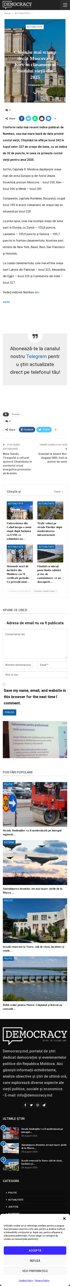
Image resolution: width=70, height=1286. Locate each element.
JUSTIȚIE (13, 1207)
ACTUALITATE (34, 27)
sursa (6, 302)
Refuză (35, 1260)
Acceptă (35, 1250)
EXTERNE (9, 842)
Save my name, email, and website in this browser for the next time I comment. (35, 696)
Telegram (36, 356)
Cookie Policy (26, 1280)
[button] (64, 1218)
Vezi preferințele (35, 1271)
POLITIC (8, 784)
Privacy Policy (42, 1280)
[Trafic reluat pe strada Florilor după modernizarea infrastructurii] (50, 510)
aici (37, 292)
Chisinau (16, 414)
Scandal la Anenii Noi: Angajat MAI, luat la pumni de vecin (52, 457)
